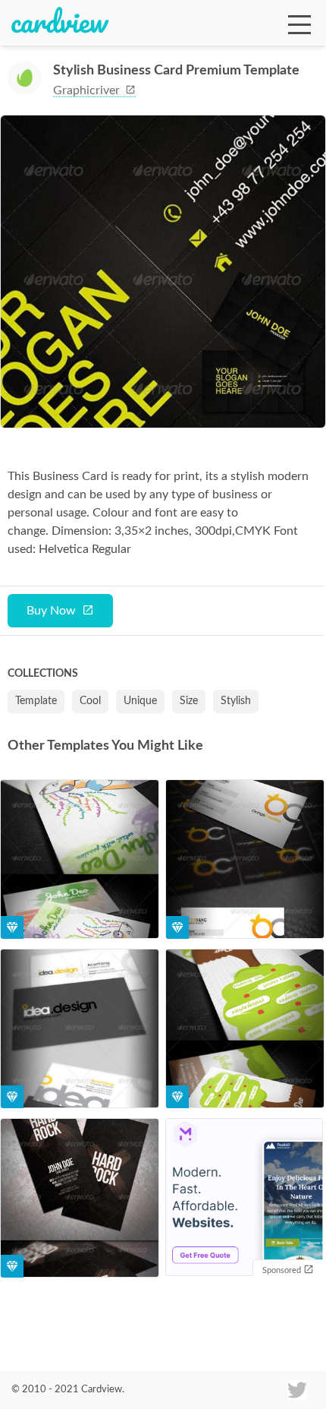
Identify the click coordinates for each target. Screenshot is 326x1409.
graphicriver (88, 90)
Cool (90, 701)
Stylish (236, 701)
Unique (140, 701)
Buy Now (51, 611)
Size (189, 701)
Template (36, 701)
